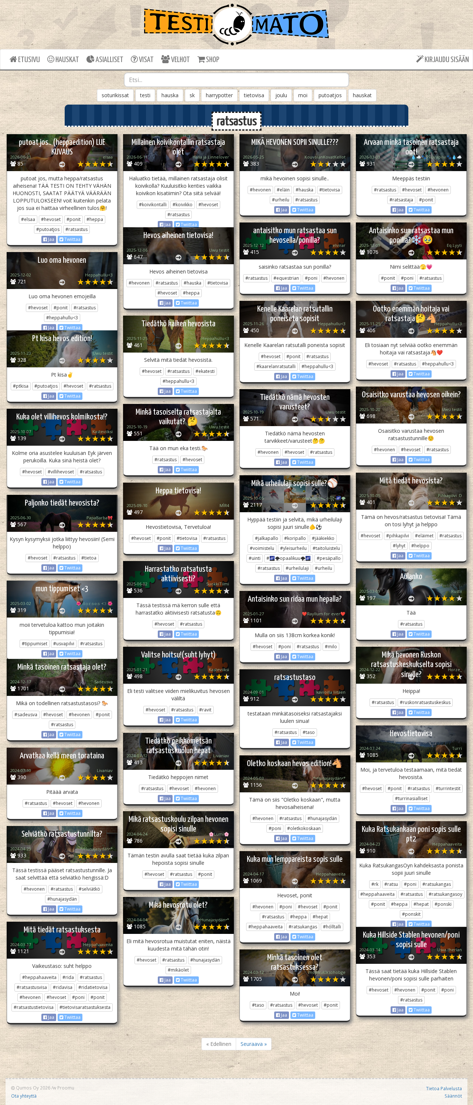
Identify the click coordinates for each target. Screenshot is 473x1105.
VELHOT (180, 60)
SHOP (212, 60)
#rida (68, 977)
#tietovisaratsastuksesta (84, 1007)
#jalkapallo (266, 538)
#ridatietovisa (93, 987)
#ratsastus (76, 229)
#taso (309, 732)
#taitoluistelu (326, 548)
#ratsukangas (436, 884)
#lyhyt (399, 546)
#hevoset (51, 219)
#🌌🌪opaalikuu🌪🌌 (288, 558)
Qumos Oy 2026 (32, 1088)
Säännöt (453, 1096)
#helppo (420, 546)
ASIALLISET (109, 60)
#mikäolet (178, 970)
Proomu (65, 1088)
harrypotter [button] (219, 95)
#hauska (304, 190)
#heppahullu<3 (62, 317)
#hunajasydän (322, 818)
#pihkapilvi (397, 536)
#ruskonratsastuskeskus (425, 702)
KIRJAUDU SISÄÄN (446, 60)
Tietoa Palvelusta (444, 1088)
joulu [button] (281, 95)
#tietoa (88, 558)
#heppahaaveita (377, 894)
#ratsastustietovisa (34, 1007)
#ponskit (411, 914)
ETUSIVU (28, 60)
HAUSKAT (66, 60)
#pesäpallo (329, 558)
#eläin (283, 190)
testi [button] (145, 95)
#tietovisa (329, 190)
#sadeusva (25, 714)
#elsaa (28, 219)
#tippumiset (34, 643)
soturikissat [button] (115, 95)
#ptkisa (20, 386)
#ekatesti (205, 371)
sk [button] (192, 95)
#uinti (255, 558)
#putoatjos (47, 229)
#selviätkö (89, 889)
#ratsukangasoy (445, 894)
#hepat (421, 904)
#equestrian (286, 278)
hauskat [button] (362, 95)
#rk (374, 884)
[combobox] (236, 79)
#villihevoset (61, 472)
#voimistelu (262, 548)
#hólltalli (332, 927)
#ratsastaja (401, 200)
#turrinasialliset (411, 798)
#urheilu (280, 200)
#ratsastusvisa (32, 987)
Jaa (50, 239)
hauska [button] (169, 95)
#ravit (205, 710)
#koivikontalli (153, 204)
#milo (331, 646)
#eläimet (424, 536)
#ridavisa (62, 987)
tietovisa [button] (254, 95)
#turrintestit (448, 788)
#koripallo (295, 538)
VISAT (146, 60)
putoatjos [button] (330, 95)
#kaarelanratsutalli (276, 366)
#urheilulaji (297, 568)
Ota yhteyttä (24, 1096)
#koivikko (183, 204)
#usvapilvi (63, 643)
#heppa (94, 219)
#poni (311, 278)
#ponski (443, 904)
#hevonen (260, 190)
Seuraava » (254, 1043)
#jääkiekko (323, 538)
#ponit (74, 219)
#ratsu (391, 884)
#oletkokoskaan (304, 828)
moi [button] (302, 95)
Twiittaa (72, 239)
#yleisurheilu (293, 548)
